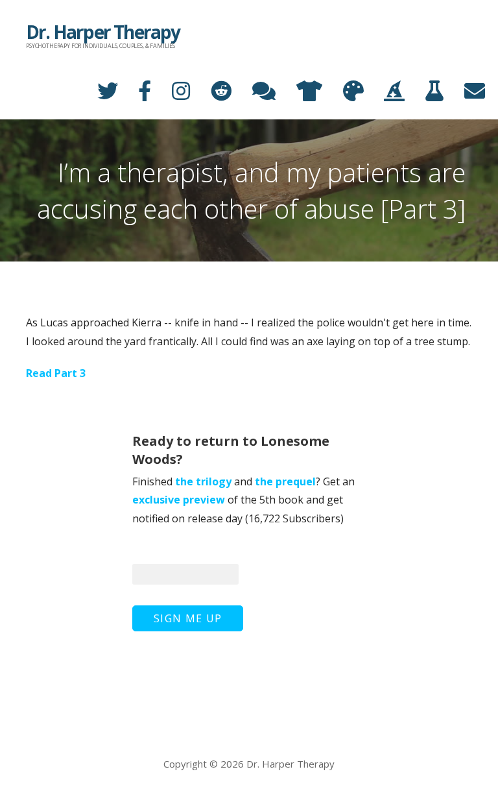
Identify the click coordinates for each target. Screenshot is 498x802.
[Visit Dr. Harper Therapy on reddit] (210, 92)
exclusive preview (178, 499)
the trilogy (203, 481)
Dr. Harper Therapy (103, 31)
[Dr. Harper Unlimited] (424, 92)
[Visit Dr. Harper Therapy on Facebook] (134, 92)
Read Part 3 (56, 373)
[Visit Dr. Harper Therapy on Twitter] (97, 92)
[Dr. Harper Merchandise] (299, 92)
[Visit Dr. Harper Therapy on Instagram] (170, 92)
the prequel (285, 481)
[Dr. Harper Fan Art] (343, 92)
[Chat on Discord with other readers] (253, 92)
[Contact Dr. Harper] (464, 92)
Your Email (159, 549)
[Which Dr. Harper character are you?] (384, 92)
